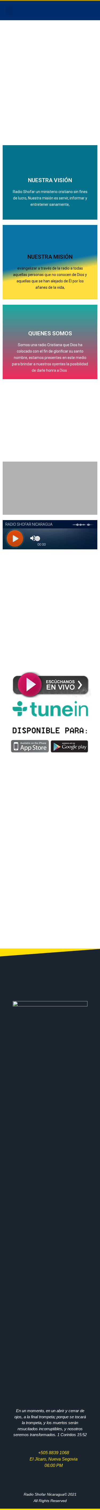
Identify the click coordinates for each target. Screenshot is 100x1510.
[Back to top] (88, 1498)
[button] (9, 10)
